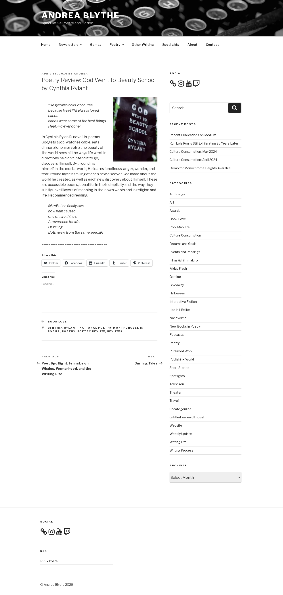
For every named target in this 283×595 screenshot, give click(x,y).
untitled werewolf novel (187, 417)
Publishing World (182, 359)
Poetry (115, 44)
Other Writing (143, 44)
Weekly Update (181, 434)
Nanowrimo (178, 318)
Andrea (81, 73)
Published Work (181, 351)
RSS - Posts (49, 561)
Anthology (177, 194)
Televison (177, 384)
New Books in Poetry (185, 326)
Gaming (175, 276)
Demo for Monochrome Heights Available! (200, 168)
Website (176, 425)
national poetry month (103, 327)
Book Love (57, 321)
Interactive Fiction (183, 301)
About (192, 44)
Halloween (177, 293)
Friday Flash (178, 268)
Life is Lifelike (180, 310)
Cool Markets (180, 227)
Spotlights (170, 44)
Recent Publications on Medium (193, 135)
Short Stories (179, 368)
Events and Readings (185, 252)
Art (172, 202)
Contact (212, 44)
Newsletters (68, 44)
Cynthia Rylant (63, 327)
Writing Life (178, 442)
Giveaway (177, 285)
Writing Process (181, 450)
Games (95, 44)
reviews (115, 331)
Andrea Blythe (80, 15)
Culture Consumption (185, 235)
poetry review (91, 331)
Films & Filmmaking (184, 260)
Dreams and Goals (183, 244)
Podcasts (177, 334)
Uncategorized (180, 409)
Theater (176, 392)
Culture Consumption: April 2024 (193, 160)
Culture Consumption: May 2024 (193, 151)
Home (45, 44)
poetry (68, 331)
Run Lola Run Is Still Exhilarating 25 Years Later (204, 143)
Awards (175, 210)
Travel (174, 400)
